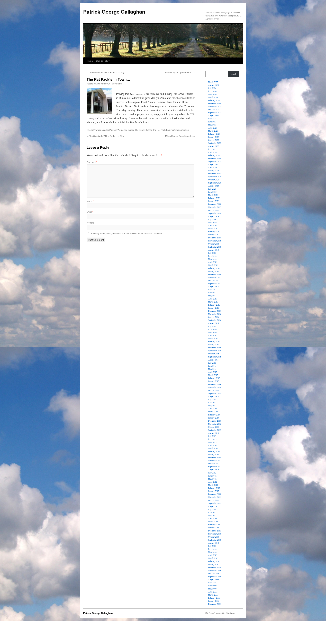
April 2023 (212, 127)
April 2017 (212, 298)
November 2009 (214, 570)
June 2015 (212, 365)
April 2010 (212, 555)
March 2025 (213, 82)
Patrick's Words (116, 129)
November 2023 (214, 106)
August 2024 (213, 85)
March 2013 (213, 448)
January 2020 (213, 201)
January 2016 (213, 344)
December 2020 (214, 173)
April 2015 (212, 372)
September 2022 (214, 143)
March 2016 (213, 338)
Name (90, 200)
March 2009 (213, 594)
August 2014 (213, 396)
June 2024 (212, 91)
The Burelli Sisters (143, 129)
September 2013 (214, 430)
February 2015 (214, 378)
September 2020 (214, 182)
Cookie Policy (103, 60)
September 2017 (214, 283)
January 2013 (213, 454)
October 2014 (213, 390)
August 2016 (213, 323)
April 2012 (212, 481)
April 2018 (212, 262)
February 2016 (214, 341)
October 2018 (213, 243)
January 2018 (213, 271)
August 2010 (213, 542)
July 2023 (212, 118)
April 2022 (212, 152)
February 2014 (214, 414)
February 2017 (214, 304)
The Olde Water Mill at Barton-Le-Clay (105, 72)
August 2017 (213, 286)
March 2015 (213, 375)
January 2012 (213, 491)
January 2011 (213, 527)
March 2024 (213, 97)
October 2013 (213, 426)
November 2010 (214, 533)
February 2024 (214, 100)
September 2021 (214, 161)
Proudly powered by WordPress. (222, 613)
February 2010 (214, 561)
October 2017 (213, 280)
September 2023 (214, 112)
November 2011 (214, 497)
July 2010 (212, 546)
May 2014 (212, 405)
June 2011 (212, 512)
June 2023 (212, 121)
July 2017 (212, 289)
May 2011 (212, 515)
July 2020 (212, 188)
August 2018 (213, 249)
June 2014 (212, 402)
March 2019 (213, 228)
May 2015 (212, 368)
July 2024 (212, 88)
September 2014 (214, 393)
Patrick (119, 83)
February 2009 (214, 597)
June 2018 (212, 256)
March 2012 (213, 484)
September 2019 (214, 213)
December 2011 (214, 494)
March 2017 (213, 301)
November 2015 (214, 350)
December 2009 (214, 567)
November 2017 (214, 277)
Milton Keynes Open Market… (180, 72)
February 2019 (214, 231)
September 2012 (214, 466)
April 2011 (212, 518)
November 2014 (214, 387)
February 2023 (214, 133)
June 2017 (212, 292)
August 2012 (213, 469)
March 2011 (213, 521)
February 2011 (214, 524)
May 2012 (212, 478)
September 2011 (214, 503)
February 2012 (214, 488)
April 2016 (212, 335)
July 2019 (212, 219)
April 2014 (212, 408)
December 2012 (214, 457)
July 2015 (212, 362)
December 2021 (214, 158)
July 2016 (212, 326)
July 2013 (212, 436)
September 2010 (214, 539)
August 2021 (213, 164)
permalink (184, 129)
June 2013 (212, 439)
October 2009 (213, 573)
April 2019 (212, 225)
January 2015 (213, 381)
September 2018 (214, 246)
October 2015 (213, 353)
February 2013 (214, 451)
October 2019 (213, 210)
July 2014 (212, 399)
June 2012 (212, 475)
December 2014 (214, 384)
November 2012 (214, 460)
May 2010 (212, 552)
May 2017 (212, 295)
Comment (92, 162)
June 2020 (212, 191)
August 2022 (213, 146)
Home (90, 60)
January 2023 (213, 136)
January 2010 (213, 564)
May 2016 (212, 332)
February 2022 (214, 155)
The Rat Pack (159, 129)
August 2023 (213, 115)
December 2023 (214, 103)
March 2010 (213, 558)
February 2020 (214, 198)
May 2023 (212, 124)
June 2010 (212, 549)
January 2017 (213, 307)
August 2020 (213, 185)
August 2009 (213, 579)
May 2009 (212, 588)
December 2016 (214, 310)
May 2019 (212, 222)
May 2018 (212, 259)
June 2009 (212, 585)
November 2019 (214, 207)
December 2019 (214, 204)
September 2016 (214, 320)
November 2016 (214, 314)
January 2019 (213, 234)
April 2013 (212, 445)
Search (233, 74)
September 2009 (214, 576)
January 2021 (213, 170)
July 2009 (212, 582)
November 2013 (214, 423)
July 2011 (212, 509)
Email (90, 211)
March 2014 (213, 411)
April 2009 (212, 591)
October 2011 (213, 500)
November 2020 (214, 176)
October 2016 (213, 317)
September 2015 (214, 356)
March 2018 (213, 265)
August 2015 (213, 359)
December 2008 (214, 604)
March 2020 (213, 194)
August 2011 (213, 506)
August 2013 (213, 433)
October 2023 (213, 109)
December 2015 (214, 347)
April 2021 (212, 167)
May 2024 (212, 94)
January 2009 (213, 600)
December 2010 (214, 530)
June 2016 (212, 329)
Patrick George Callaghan (114, 11)
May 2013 (212, 442)
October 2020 (213, 179)
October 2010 (213, 536)
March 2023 (213, 130)
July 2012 (212, 472)
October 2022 (213, 140)
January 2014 (213, 417)
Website (90, 222)
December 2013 (214, 420)
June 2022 (212, 149)
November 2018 (214, 240)
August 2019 (213, 216)
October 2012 (213, 463)
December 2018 (214, 237)
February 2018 (214, 268)
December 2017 (214, 274)
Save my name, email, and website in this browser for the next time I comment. (127, 233)
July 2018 (212, 252)
